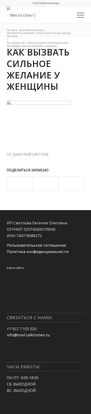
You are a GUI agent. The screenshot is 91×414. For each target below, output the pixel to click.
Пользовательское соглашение (36, 245)
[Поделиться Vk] (45, 183)
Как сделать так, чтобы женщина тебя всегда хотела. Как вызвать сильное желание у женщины (38, 44)
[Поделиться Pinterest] (20, 183)
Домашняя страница (31, 29)
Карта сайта (15, 268)
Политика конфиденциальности (38, 251)
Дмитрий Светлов (30, 154)
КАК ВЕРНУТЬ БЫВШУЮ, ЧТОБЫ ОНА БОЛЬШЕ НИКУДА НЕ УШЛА (38, 34)
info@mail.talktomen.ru (28, 334)
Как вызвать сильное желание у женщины (38, 69)
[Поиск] (68, 15)
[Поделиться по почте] (71, 183)
